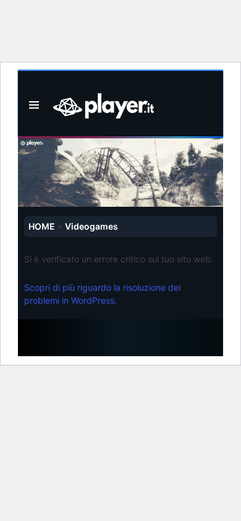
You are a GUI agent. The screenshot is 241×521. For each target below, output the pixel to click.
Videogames (91, 226)
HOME (41, 226)
